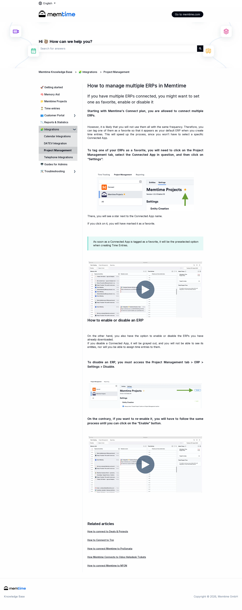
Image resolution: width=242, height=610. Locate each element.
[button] (74, 115)
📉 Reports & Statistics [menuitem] (54, 122)
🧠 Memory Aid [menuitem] (50, 94)
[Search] (200, 48)
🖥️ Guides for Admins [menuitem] (53, 164)
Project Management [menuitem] (58, 150)
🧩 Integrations (88, 72)
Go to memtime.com (187, 14)
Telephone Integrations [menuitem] (58, 157)
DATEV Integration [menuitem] (55, 143)
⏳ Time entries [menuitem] (50, 108)
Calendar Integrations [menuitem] (57, 136)
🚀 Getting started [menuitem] (51, 87)
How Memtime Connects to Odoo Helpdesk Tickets (116, 557)
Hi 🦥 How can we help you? (65, 41)
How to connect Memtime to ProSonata (109, 548)
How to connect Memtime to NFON (107, 565)
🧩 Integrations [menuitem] (49, 129)
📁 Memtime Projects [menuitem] (53, 101)
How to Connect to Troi (100, 540)
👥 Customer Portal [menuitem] (52, 115)
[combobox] (118, 48)
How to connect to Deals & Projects (107, 531)
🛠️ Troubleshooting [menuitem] (52, 171)
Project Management (116, 72)
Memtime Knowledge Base (55, 72)
